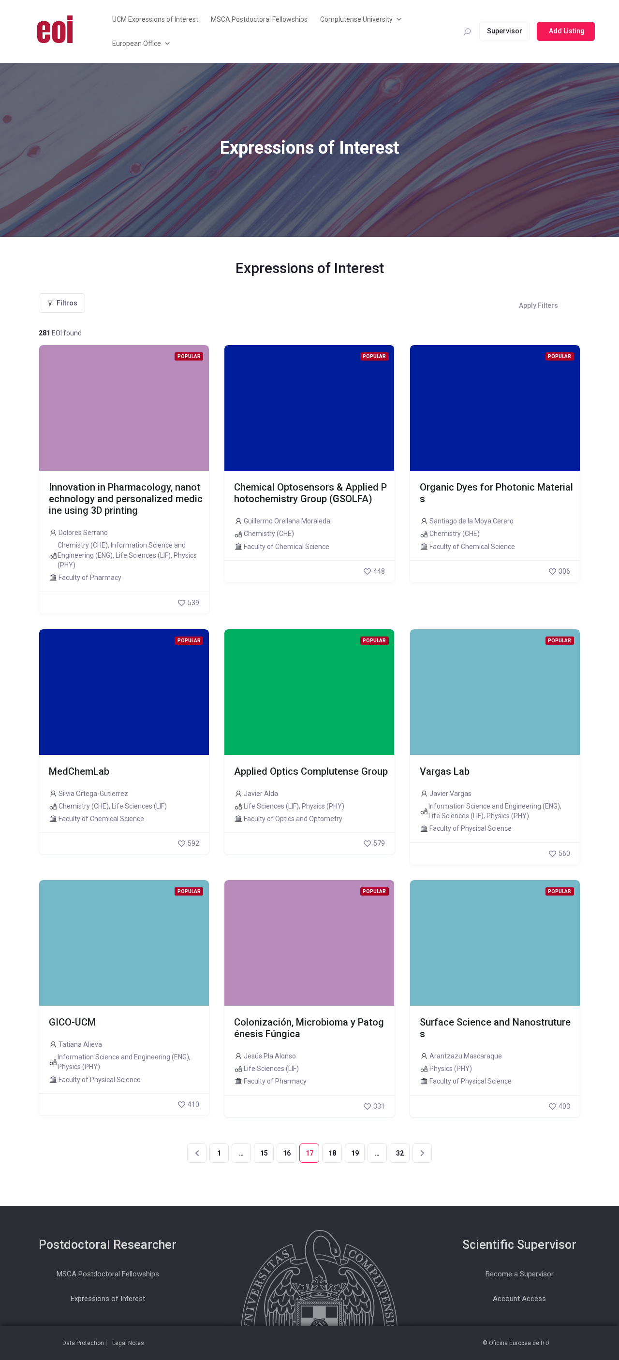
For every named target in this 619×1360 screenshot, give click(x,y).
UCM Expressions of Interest (155, 19)
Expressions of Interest (108, 1298)
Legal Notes (128, 1343)
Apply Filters (538, 305)
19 (355, 1153)
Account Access (519, 1298)
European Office (136, 43)
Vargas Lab (445, 771)
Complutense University (356, 19)
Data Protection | (84, 1343)
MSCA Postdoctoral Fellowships (259, 19)
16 (287, 1153)
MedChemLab (79, 771)
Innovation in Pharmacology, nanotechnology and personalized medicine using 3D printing (126, 498)
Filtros (67, 303)
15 (264, 1153)
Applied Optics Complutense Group (311, 771)
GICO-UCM (72, 1022)
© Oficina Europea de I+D (516, 1343)
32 (400, 1153)
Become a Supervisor (520, 1274)
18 (332, 1153)
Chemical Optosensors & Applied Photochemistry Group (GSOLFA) (310, 493)
